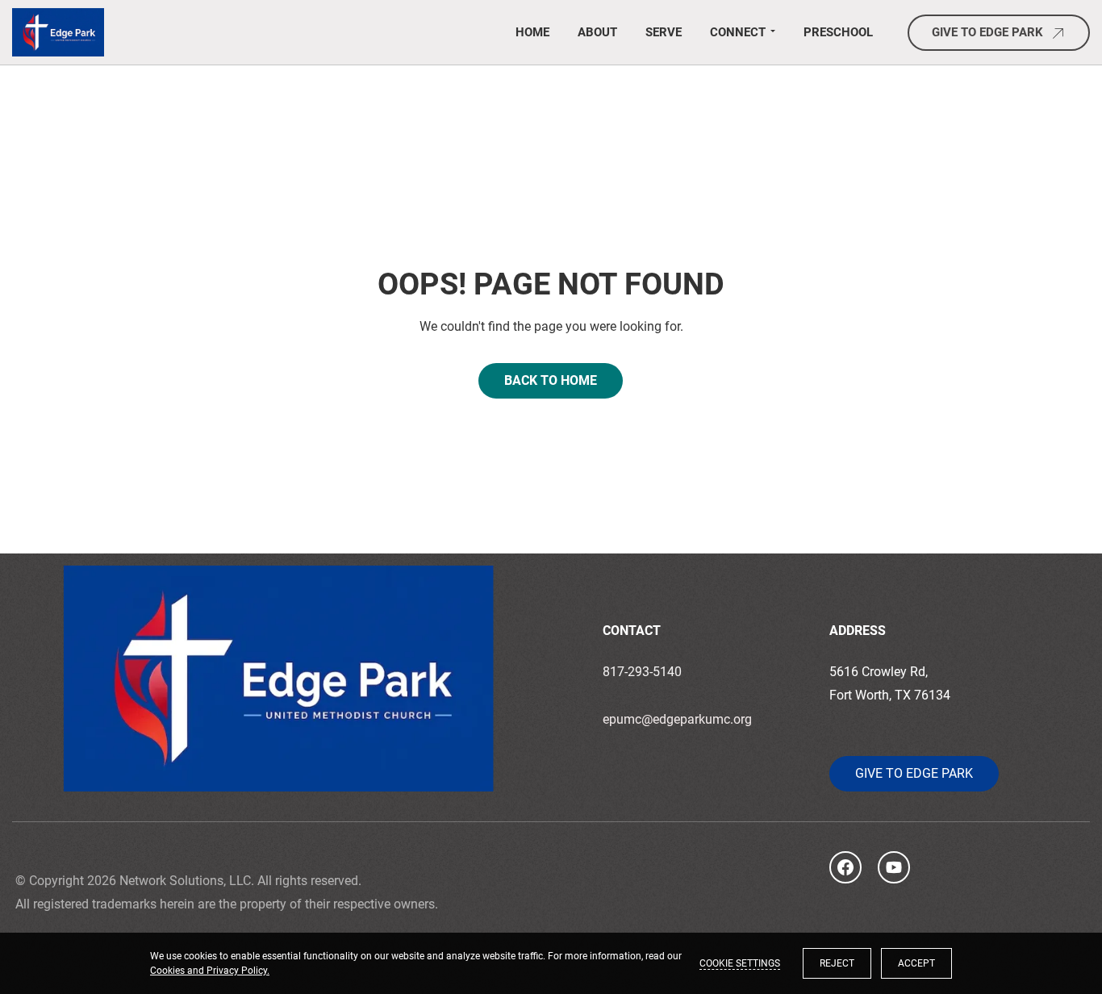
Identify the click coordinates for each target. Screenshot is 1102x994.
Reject (837, 963)
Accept (916, 963)
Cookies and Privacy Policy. (209, 970)
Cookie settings (739, 963)
